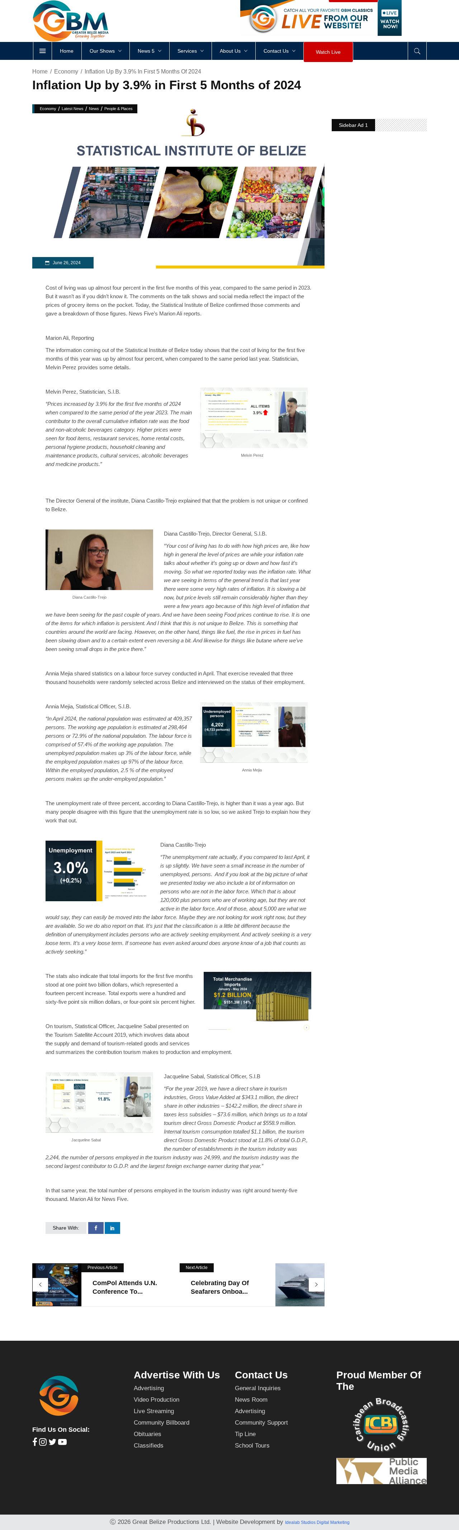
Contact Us (261, 1375)
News (94, 108)
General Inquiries (258, 1388)
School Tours (252, 1445)
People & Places (118, 108)
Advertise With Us (177, 1375)
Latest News (73, 108)
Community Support (261, 1422)
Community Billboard (161, 1422)
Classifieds (149, 1445)
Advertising (149, 1388)
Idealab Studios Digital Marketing (317, 1522)
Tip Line (245, 1434)
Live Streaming (154, 1411)
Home (40, 71)
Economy (66, 71)
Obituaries (147, 1434)
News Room (251, 1399)
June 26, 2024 (66, 262)
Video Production (156, 1399)
